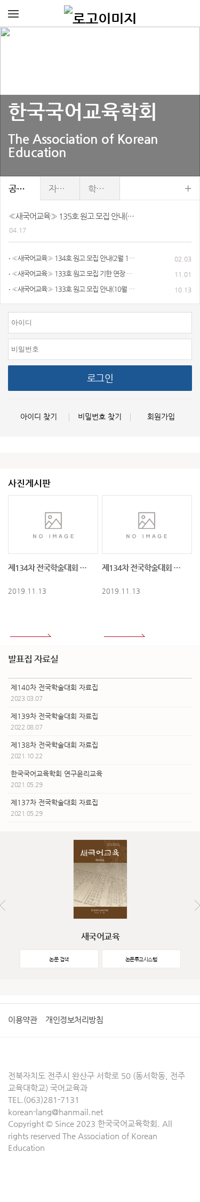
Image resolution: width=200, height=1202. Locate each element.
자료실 (61, 188)
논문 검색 (59, 959)
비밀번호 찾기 (100, 416)
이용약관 (22, 1019)
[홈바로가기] (100, 13)
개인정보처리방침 (74, 1019)
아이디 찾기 (38, 416)
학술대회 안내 (104, 188)
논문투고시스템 (141, 959)
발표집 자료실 (33, 658)
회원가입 (161, 416)
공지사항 (25, 188)
